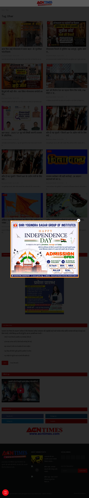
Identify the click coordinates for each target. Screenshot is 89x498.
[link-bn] (44, 249)
